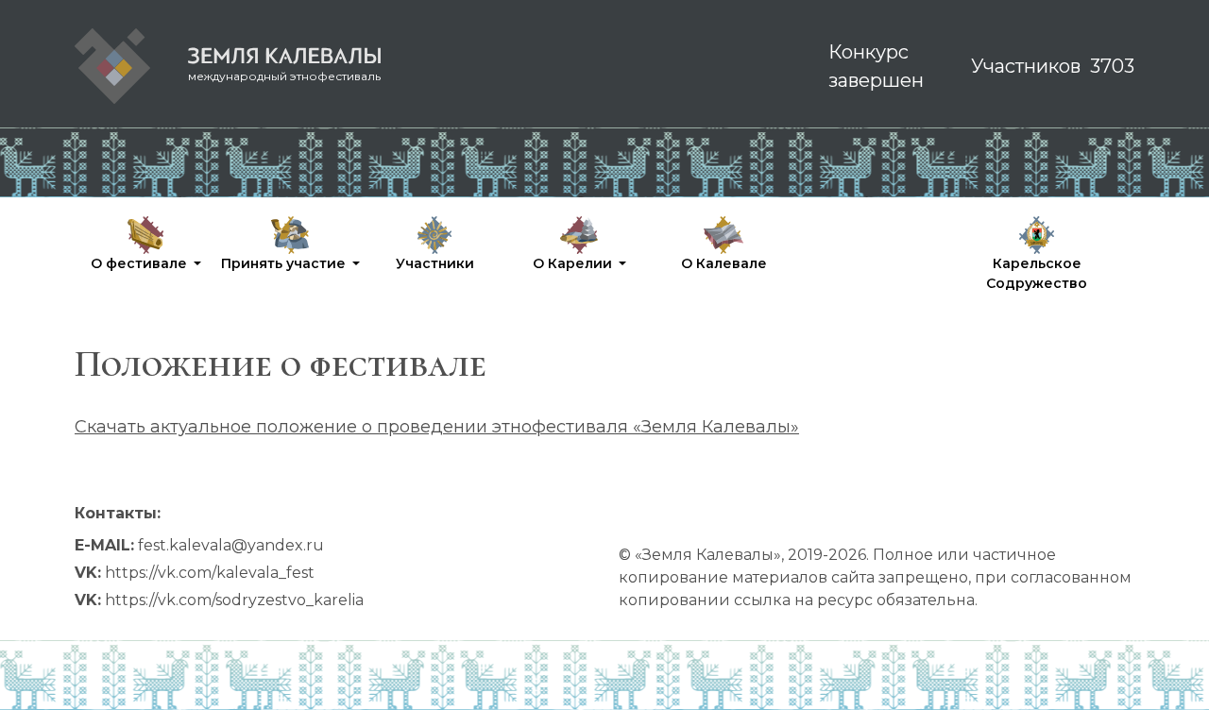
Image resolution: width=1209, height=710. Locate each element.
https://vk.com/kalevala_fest (210, 573)
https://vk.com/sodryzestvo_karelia (234, 600)
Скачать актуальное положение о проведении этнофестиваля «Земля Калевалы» (437, 426)
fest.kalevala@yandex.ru (231, 545)
